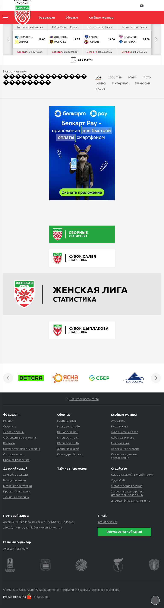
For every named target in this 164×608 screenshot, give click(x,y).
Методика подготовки (17, 485)
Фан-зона (143, 83)
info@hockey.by (107, 521)
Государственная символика (21, 448)
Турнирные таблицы (16, 496)
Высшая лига (119, 426)
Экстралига (118, 420)
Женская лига (120, 443)
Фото (146, 77)
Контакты (9, 443)
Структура (9, 426)
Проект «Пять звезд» (16, 491)
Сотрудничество (13, 454)
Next (156, 39)
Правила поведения (16, 459)
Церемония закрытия (125, 448)
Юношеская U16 (68, 443)
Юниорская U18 (67, 431)
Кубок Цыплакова (122, 437)
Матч (132, 77)
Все (98, 77)
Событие (115, 77)
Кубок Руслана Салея (124, 431)
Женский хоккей (68, 448)
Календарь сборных (70, 454)
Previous (8, 39)
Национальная (66, 420)
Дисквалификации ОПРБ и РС (130, 500)
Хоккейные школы (15, 474)
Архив (100, 89)
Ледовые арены (13, 431)
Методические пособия (126, 485)
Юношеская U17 (68, 437)
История (8, 420)
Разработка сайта (14, 596)
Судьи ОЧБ (118, 480)
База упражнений (14, 480)
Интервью (120, 83)
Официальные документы (20, 437)
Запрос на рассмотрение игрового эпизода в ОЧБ (127, 493)
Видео (100, 83)
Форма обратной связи (124, 531)
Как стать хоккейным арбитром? (132, 474)
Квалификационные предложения (124, 456)
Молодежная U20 (68, 426)
